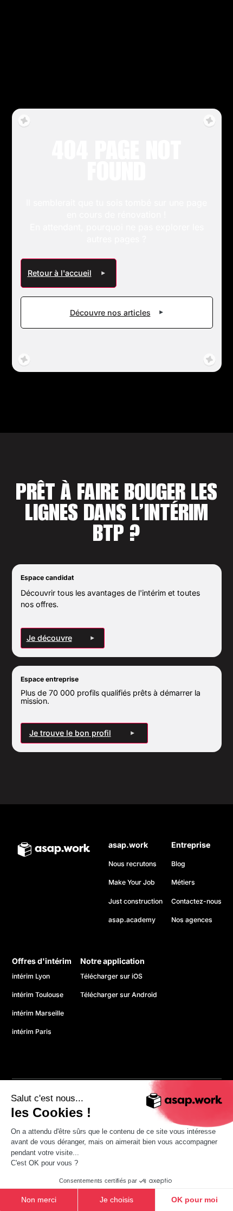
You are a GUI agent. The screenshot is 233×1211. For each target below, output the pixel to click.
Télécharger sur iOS (111, 976)
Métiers (183, 882)
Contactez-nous (196, 901)
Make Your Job (131, 882)
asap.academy (132, 920)
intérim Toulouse (37, 995)
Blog (178, 864)
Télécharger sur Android (118, 995)
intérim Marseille (39, 1013)
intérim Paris (31, 1031)
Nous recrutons (132, 864)
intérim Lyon (31, 976)
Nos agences (191, 920)
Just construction (135, 901)
